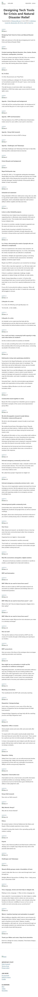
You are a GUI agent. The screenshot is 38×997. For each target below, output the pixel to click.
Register (28, 3)
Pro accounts (5, 975)
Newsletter (5, 990)
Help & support (6, 964)
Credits (4, 979)
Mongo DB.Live (16, 21)
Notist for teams (6, 977)
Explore (10, 3)
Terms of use (5, 966)
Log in (33, 3)
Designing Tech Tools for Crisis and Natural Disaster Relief (19, 13)
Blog (3, 986)
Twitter (3, 988)
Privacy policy (5, 968)
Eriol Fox (30, 23)
